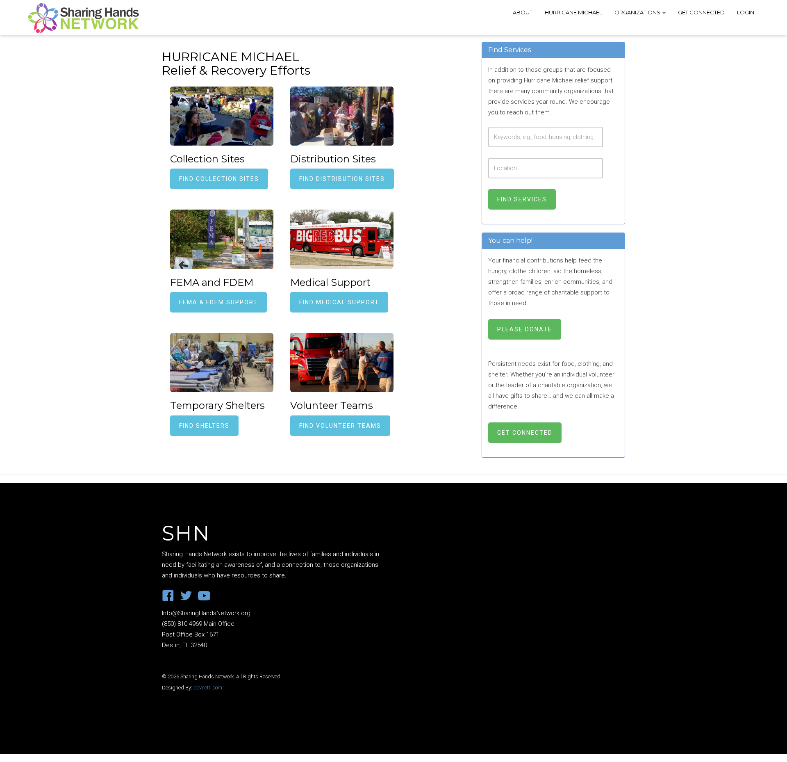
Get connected (525, 432)
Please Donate (524, 329)
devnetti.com (207, 687)
